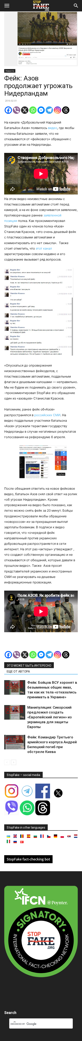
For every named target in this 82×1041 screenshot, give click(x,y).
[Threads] (65, 110)
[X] (24, 110)
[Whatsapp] (33, 110)
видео (52, 128)
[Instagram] (57, 110)
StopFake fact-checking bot (28, 859)
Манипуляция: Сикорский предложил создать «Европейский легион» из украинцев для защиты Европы (49, 717)
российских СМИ (46, 415)
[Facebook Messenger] (41, 110)
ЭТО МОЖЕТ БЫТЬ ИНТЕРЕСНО (29, 665)
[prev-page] (6, 762)
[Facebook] (8, 110)
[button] (6, 5)
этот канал (44, 248)
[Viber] (16, 110)
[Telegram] (49, 110)
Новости (9, 70)
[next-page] (13, 762)
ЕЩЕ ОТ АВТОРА (18, 671)
